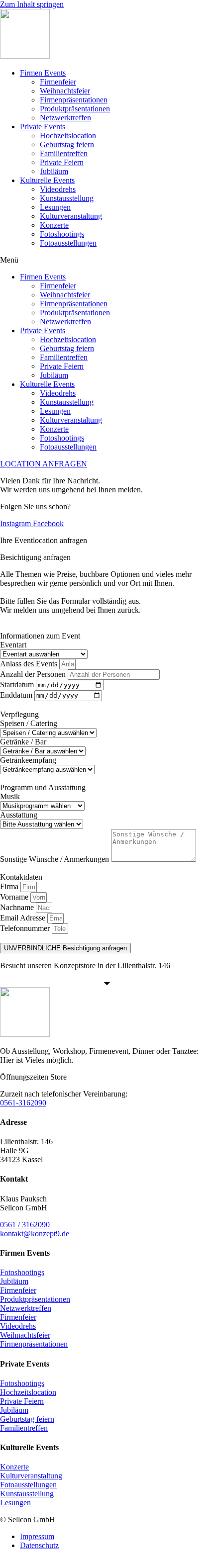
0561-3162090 (23, 1103)
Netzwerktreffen (65, 117)
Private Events (42, 126)
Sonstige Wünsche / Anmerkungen (55, 859)
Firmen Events (43, 73)
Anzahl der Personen (34, 674)
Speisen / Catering (28, 723)
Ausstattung (18, 815)
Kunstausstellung (67, 198)
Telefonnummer (26, 928)
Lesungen (55, 207)
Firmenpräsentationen (73, 99)
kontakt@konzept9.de (34, 1233)
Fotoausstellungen (68, 243)
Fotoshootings (62, 234)
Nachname (18, 907)
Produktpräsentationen (75, 108)
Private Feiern (62, 162)
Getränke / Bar (23, 741)
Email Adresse (23, 918)
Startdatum (18, 684)
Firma (10, 886)
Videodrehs (58, 189)
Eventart (13, 645)
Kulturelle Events (47, 180)
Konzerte (54, 225)
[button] (107, 260)
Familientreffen (64, 153)
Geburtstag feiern (67, 144)
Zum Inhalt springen (32, 4)
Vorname (15, 897)
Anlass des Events (29, 663)
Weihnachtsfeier (65, 91)
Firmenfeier (58, 82)
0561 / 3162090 (25, 1224)
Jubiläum (54, 171)
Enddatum (17, 695)
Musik (10, 796)
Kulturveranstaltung (71, 216)
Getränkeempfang (28, 760)
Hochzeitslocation (68, 135)
